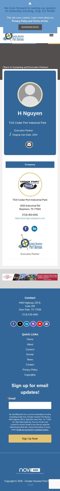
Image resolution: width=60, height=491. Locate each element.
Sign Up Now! (30, 438)
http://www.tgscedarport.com (30, 218)
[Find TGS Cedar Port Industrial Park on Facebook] (26, 228)
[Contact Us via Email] (46, 324)
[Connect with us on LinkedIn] (27, 324)
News (30, 359)
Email (12, 398)
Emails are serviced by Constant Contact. (32, 429)
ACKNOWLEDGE (30, 27)
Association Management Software (30, 473)
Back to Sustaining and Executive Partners (26, 67)
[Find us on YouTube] (40, 324)
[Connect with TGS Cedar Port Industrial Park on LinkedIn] (34, 228)
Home (30, 339)
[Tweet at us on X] (20, 324)
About (30, 344)
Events (30, 354)
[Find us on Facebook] (13, 324)
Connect (30, 349)
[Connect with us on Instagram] (33, 324)
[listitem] (29, 144)
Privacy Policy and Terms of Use (30, 21)
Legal (30, 484)
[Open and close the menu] (40, 35)
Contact (30, 364)
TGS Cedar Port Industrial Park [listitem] (30, 199)
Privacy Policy (30, 369)
